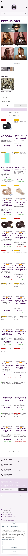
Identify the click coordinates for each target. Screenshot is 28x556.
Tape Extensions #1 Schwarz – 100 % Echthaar (7, 135)
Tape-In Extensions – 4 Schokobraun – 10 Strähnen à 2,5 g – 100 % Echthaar (21, 268)
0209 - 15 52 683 (8, 514)
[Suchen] (26, 13)
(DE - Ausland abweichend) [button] (8, 181)
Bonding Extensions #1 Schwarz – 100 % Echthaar (21, 168)
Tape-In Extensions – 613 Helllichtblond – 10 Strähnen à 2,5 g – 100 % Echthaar (21, 366)
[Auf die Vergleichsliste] (12, 152)
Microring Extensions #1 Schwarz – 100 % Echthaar (7, 299)
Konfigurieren (14, 547)
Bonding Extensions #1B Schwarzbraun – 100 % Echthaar (20, 399)
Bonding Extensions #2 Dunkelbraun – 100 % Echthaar (7, 235)
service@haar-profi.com (11, 516)
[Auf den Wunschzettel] (12, 154)
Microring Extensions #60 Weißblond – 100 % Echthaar (21, 202)
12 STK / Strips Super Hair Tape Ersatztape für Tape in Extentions (7, 169)
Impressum (4, 539)
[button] (8, 105)
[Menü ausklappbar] (2, 7)
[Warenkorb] (26, 7)
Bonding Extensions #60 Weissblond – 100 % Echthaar (20, 333)
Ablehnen (14, 551)
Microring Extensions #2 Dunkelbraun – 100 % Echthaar (20, 430)
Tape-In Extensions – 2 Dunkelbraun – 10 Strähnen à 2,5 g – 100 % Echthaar (21, 236)
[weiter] (18, 116)
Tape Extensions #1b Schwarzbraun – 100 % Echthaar (7, 365)
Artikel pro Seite (6, 101)
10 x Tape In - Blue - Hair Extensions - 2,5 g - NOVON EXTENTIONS (7, 333)
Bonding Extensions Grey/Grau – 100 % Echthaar (7, 399)
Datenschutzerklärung (6, 484)
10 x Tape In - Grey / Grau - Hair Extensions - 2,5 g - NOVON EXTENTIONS (21, 136)
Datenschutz (11, 539)
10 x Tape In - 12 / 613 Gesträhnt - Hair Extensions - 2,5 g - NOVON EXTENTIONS (7, 203)
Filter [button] (14, 109)
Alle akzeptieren (14, 543)
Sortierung (4, 97)
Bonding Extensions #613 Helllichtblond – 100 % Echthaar (7, 430)
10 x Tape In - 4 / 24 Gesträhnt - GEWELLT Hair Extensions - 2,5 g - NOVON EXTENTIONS (21, 301)
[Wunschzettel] (25, 1)
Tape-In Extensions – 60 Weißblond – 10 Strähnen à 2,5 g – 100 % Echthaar (7, 267)
